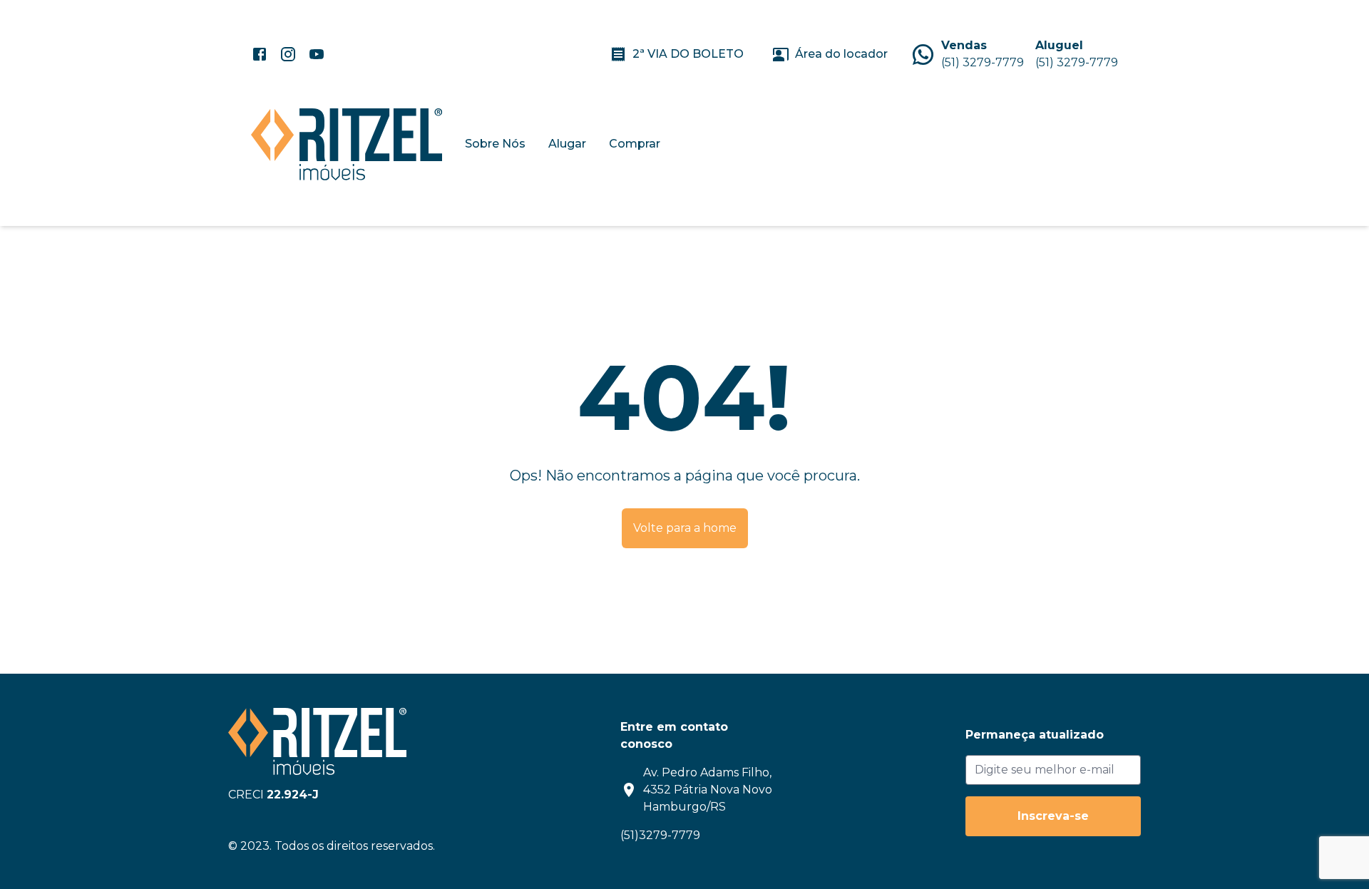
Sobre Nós (495, 143)
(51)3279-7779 (660, 835)
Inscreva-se (1053, 816)
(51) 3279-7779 (982, 62)
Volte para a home (685, 528)
